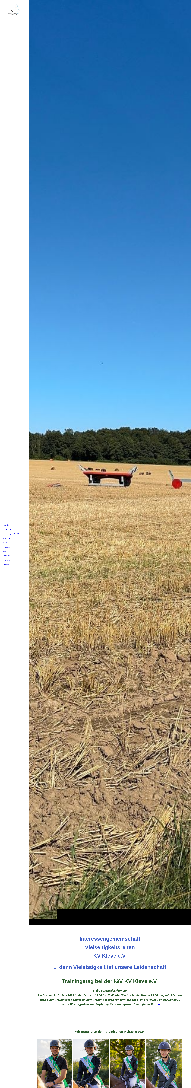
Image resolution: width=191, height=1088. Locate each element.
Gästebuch (6, 556)
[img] (110, 462)
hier (158, 1004)
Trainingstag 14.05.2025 (11, 534)
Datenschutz (7, 564)
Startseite (6, 525)
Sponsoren (6, 547)
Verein (5, 542)
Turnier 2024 (7, 529)
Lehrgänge (6, 538)
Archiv (5, 551)
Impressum (6, 560)
